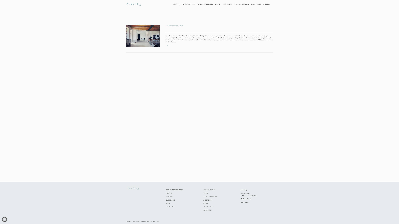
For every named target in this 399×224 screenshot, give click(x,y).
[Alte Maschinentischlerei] (143, 36)
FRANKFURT (170, 207)
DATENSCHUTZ (208, 207)
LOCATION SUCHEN (209, 190)
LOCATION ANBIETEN (210, 196)
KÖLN (168, 203)
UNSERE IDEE (207, 200)
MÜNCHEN (169, 196)
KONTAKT (206, 203)
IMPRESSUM (207, 210)
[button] (4, 219)
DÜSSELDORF (170, 200)
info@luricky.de (245, 193)
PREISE (205, 193)
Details (169, 46)
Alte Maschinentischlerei (174, 25)
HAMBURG (169, 193)
